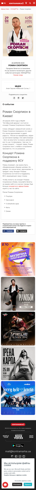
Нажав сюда (18, 75)
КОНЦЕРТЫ (14, 9)
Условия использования (18, 430)
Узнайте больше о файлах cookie (15, 475)
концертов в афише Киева (19, 186)
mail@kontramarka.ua (18, 451)
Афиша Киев (5, 9)
